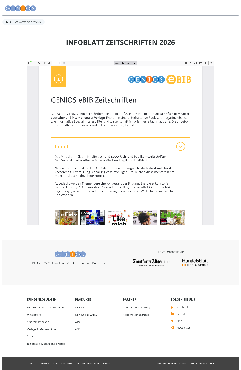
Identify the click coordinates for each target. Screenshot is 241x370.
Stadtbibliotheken (38, 322)
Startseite (7, 22)
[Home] (70, 254)
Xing (177, 321)
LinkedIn (180, 314)
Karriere (106, 364)
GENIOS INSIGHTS (86, 315)
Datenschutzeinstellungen (87, 364)
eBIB (77, 329)
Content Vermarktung (136, 307)
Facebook (181, 307)
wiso (78, 322)
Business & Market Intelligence (46, 343)
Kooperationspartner (136, 315)
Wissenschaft (35, 315)
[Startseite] (20, 8)
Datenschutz (66, 364)
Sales (30, 336)
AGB (55, 364)
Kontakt (31, 364)
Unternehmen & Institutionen (45, 307)
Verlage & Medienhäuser (42, 329)
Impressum (44, 364)
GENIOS (80, 307)
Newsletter (182, 327)
